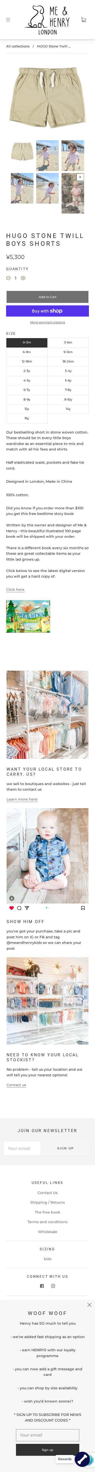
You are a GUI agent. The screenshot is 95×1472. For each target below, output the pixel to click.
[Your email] (22, 1148)
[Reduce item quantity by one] (8, 278)
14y (68, 409)
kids (47, 1259)
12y (27, 409)
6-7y (27, 390)
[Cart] (83, 19)
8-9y (27, 399)
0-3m (27, 342)
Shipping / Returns (47, 1202)
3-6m (68, 342)
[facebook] (42, 1285)
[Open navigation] (11, 19)
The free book (47, 1212)
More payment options (47, 322)
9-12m (68, 352)
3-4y (68, 371)
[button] (17, 98)
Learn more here (22, 799)
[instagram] (53, 1285)
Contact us (16, 1085)
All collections (18, 46)
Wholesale (47, 1231)
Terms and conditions (47, 1222)
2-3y (27, 371)
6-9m (27, 352)
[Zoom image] (48, 98)
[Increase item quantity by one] (23, 278)
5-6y (68, 380)
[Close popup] (89, 1305)
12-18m (27, 361)
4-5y (27, 380)
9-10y (68, 399)
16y (27, 418)
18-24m (68, 361)
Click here (15, 589)
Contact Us (47, 1192)
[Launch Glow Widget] (82, 1459)
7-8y (68, 390)
